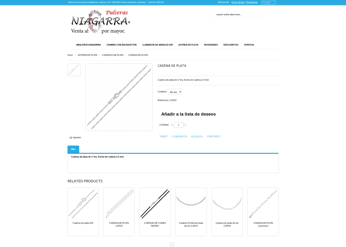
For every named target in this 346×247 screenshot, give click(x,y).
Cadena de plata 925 (83, 223)
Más (73, 149)
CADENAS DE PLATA (112, 55)
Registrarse (252, 2)
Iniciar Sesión (238, 2)
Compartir (179, 136)
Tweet (163, 136)
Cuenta (266, 2)
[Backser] (99, 21)
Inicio (70, 55)
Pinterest (214, 136)
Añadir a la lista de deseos (188, 114)
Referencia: (167, 100)
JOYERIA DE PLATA (87, 55)
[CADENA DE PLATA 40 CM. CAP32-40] (73, 69)
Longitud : (163, 91)
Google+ (197, 136)
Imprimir (77, 137)
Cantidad (163, 125)
